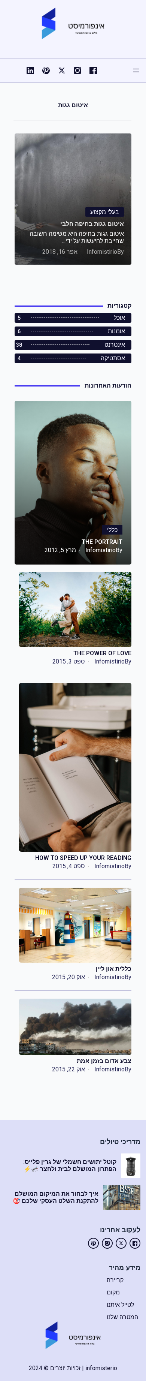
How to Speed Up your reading (83, 857)
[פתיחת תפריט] (135, 70)
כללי (112, 529)
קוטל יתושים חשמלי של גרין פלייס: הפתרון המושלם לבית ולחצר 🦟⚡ (69, 1165)
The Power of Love (102, 653)
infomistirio (102, 251)
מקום (113, 1292)
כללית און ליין (113, 968)
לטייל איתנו (120, 1304)
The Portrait (102, 541)
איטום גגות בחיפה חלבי (92, 224)
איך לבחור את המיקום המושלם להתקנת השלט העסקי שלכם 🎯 (55, 1197)
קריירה (115, 1280)
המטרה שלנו (122, 1317)
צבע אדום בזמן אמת (104, 1061)
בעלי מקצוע (104, 212)
